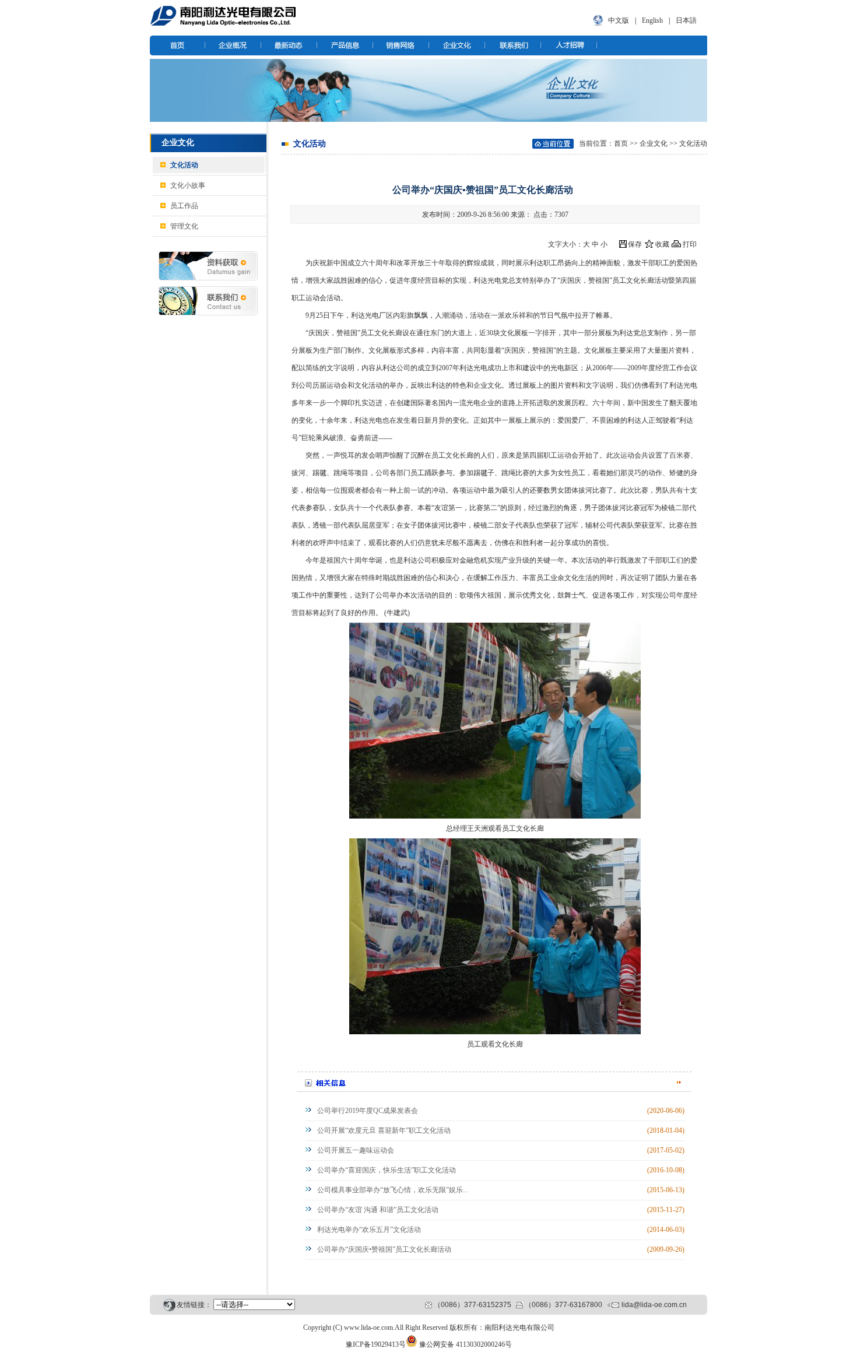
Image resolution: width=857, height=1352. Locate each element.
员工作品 (184, 206)
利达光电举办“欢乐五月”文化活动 (369, 1229)
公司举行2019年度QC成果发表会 (367, 1111)
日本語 (686, 20)
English (652, 20)
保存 (635, 244)
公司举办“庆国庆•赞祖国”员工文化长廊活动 (384, 1249)
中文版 (618, 20)
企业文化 (654, 143)
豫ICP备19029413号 (376, 1344)
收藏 (662, 244)
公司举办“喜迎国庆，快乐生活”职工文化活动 (386, 1170)
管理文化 (184, 226)
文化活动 (184, 165)
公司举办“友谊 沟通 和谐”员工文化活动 (377, 1210)
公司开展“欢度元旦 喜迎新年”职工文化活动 (384, 1130)
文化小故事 (187, 185)
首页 (621, 143)
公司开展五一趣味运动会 (355, 1150)
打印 (690, 244)
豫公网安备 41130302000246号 (465, 1344)
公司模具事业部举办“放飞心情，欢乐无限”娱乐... (392, 1190)
